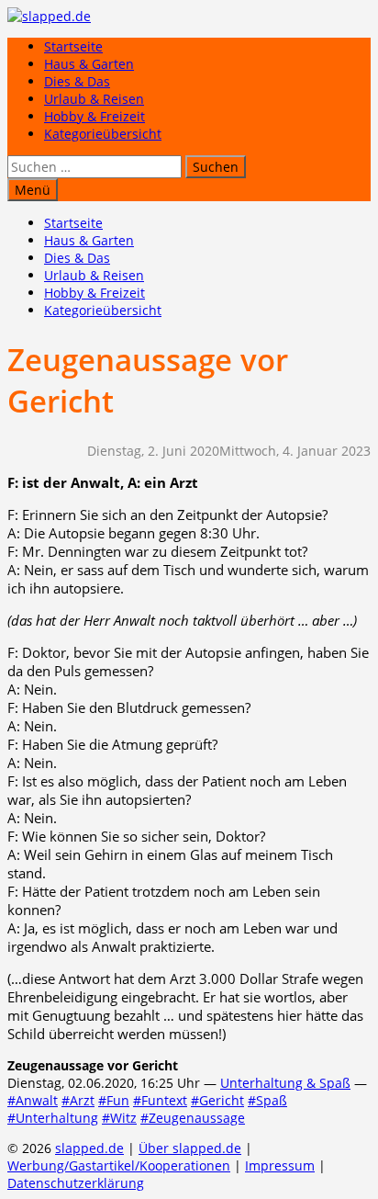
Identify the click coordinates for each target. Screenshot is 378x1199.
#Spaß (267, 1100)
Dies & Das (77, 81)
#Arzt (77, 1100)
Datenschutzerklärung (75, 1183)
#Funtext (160, 1100)
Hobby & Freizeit (94, 116)
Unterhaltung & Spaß (285, 1083)
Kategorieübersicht (102, 133)
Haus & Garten (89, 64)
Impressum (280, 1165)
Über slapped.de (190, 1148)
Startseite (73, 46)
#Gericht (217, 1100)
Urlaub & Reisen (94, 98)
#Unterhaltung (52, 1117)
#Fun (113, 1100)
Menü (32, 189)
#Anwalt (32, 1100)
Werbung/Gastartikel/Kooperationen (118, 1165)
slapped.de (89, 1148)
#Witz (119, 1117)
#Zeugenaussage (192, 1117)
